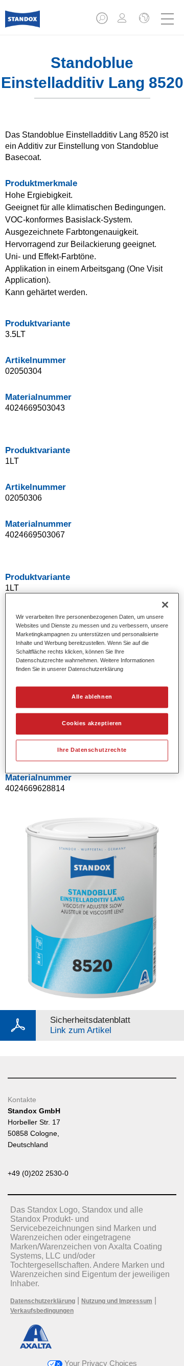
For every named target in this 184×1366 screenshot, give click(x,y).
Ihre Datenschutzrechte (92, 750)
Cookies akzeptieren (92, 723)
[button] (102, 21)
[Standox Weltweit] (143, 19)
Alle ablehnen (92, 696)
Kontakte (22, 1099)
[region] (92, 683)
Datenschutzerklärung (42, 1301)
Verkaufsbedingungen (42, 1310)
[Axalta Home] (22, 23)
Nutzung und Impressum (116, 1301)
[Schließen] (165, 604)
